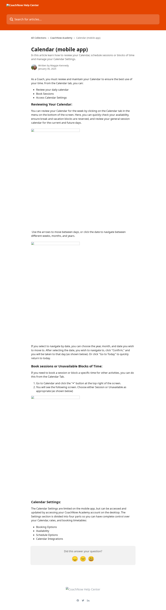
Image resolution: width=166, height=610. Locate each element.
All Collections (38, 37)
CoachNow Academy (61, 37)
